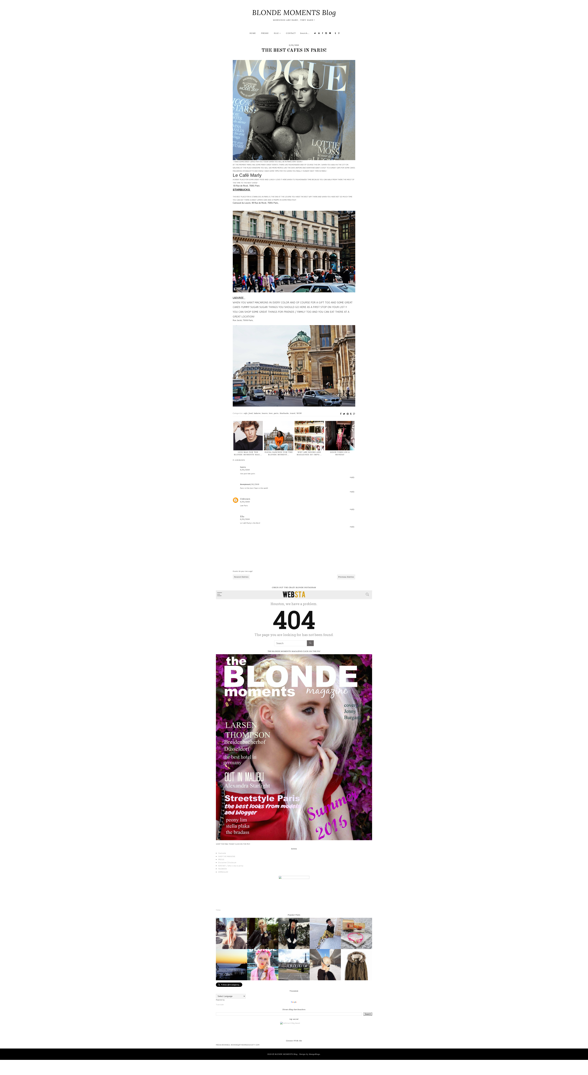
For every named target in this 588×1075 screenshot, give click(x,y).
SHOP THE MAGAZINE (226, 856)
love (271, 413)
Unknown (245, 498)
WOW (299, 413)
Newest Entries (241, 577)
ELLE (277, 33)
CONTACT (291, 33)
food (251, 413)
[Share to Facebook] (340, 413)
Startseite (222, 853)
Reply (352, 477)
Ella (242, 516)
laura (243, 467)
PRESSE (265, 33)
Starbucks (284, 413)
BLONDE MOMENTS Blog (294, 12)
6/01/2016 (245, 470)
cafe (245, 413)
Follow (218, 910)
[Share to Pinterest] (348, 413)
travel (292, 413)
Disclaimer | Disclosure (227, 862)
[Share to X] (344, 413)
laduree (257, 413)
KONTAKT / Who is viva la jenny (230, 866)
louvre (265, 413)
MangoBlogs (314, 1054)
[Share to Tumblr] (351, 413)
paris (276, 413)
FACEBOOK (222, 869)
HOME (253, 33)
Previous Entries (346, 577)
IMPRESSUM (223, 872)
